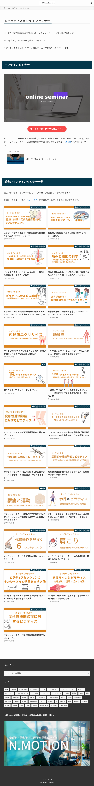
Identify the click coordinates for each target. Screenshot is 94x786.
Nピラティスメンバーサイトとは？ (41, 159)
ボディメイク (56, 693)
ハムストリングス (22, 693)
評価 (21, 705)
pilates (13, 689)
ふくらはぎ (34, 689)
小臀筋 (16, 701)
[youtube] (45, 779)
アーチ (43, 689)
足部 (27, 705)
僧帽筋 (7, 697)
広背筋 (24, 701)
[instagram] (42, 779)
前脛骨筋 (15, 697)
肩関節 (50, 701)
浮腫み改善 (33, 701)
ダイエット (9, 693)
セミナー (81, 689)
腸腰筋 (76, 701)
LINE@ (68, 142)
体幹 (87, 693)
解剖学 (14, 705)
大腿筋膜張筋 (53, 697)
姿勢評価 (8, 701)
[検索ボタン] (91, 3)
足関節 (34, 705)
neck (6, 689)
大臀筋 (63, 697)
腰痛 (69, 701)
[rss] (48, 779)
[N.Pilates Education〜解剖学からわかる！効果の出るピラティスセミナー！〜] (47, 3)
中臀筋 (74, 693)
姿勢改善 (77, 697)
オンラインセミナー (68, 689)
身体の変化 (44, 705)
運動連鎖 (54, 705)
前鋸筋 (24, 697)
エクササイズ (53, 689)
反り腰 (31, 697)
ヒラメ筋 (34, 693)
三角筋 (66, 693)
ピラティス (45, 693)
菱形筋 (7, 705)
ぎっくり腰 (23, 689)
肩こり (42, 701)
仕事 (81, 693)
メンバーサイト (32, 200)
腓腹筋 (62, 701)
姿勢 (69, 697)
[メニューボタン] (3, 3)
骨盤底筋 (63, 705)
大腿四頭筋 (41, 697)
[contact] (51, 779)
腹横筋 (84, 701)
